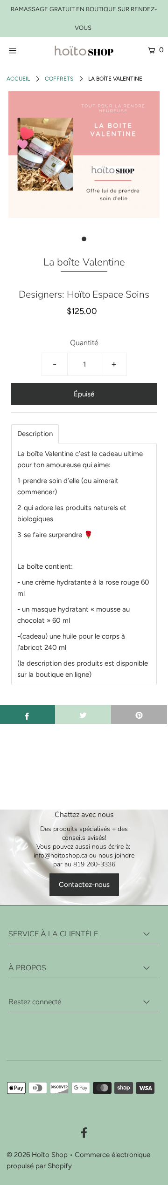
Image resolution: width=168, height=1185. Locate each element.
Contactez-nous (84, 884)
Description (35, 433)
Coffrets (59, 78)
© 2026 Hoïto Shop (37, 1155)
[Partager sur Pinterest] (139, 714)
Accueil (18, 78)
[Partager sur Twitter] (83, 714)
